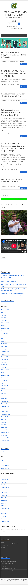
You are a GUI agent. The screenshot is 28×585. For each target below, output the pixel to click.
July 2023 (3, 338)
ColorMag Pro (4, 477)
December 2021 (5, 375)
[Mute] (22, 252)
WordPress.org (5, 468)
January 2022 (4, 372)
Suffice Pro (4, 492)
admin (4, 61)
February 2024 (5, 323)
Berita (22, 61)
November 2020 (5, 409)
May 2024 (3, 317)
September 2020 (5, 414)
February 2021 (5, 401)
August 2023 (4, 336)
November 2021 (5, 377)
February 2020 (5, 432)
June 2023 (3, 341)
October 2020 (4, 411)
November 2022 (5, 354)
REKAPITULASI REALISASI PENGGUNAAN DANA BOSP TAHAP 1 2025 (13, 73)
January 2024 (4, 325)
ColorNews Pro (5, 518)
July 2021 (3, 388)
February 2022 (5, 370)
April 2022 (4, 364)
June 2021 (3, 390)
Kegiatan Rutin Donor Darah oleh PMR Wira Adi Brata (13, 95)
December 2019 (5, 437)
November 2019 (5, 440)
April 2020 (4, 427)
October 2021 (4, 380)
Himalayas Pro (5, 508)
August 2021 (4, 385)
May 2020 (3, 424)
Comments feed (5, 465)
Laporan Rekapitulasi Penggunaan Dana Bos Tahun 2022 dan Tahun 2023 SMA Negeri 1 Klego (13, 147)
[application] (14, 246)
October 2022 (4, 356)
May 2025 (3, 315)
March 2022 (4, 367)
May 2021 (3, 393)
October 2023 (4, 333)
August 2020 (4, 417)
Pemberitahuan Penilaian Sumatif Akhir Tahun (11, 180)
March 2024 (4, 320)
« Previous (5, 195)
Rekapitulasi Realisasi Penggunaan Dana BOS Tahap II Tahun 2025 (13, 54)
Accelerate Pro (5, 487)
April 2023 (4, 343)
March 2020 (4, 430)
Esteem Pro (4, 497)
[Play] (3, 252)
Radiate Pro (4, 513)
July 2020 (3, 419)
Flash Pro (3, 482)
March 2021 (4, 398)
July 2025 (3, 312)
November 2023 (5, 330)
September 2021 (5, 383)
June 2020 (3, 422)
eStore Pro (4, 503)
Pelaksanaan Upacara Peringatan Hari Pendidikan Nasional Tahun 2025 (12, 112)
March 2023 (4, 346)
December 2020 (5, 406)
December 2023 (5, 328)
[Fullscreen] (25, 252)
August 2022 (4, 359)
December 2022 (5, 351)
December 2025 (5, 310)
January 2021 (4, 403)
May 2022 (3, 362)
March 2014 (4, 443)
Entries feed (4, 463)
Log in (2, 460)
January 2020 (4, 435)
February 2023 (5, 349)
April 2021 (4, 396)
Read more (23, 63)
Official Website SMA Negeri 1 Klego (14, 13)
